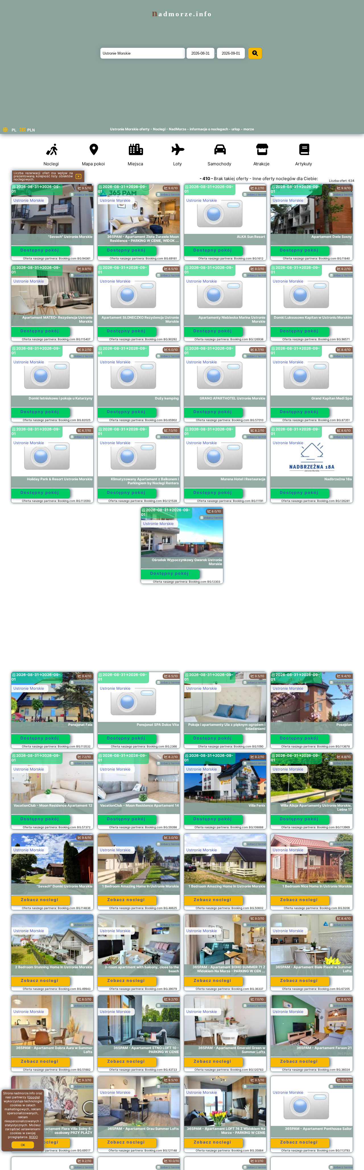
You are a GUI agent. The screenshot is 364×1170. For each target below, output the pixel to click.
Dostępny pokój (39, 250)
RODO (33, 1137)
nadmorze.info (182, 14)
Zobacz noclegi (40, 899)
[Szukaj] (255, 53)
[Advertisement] (182, 630)
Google (33, 1097)
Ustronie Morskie (28, 200)
